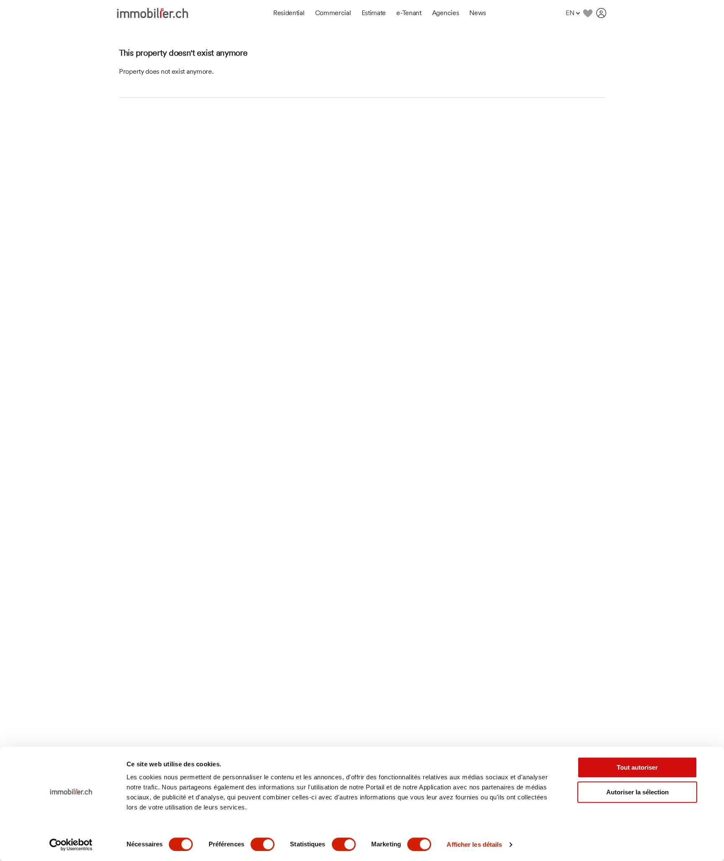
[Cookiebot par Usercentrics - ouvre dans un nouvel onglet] (71, 844)
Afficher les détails (474, 844)
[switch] (262, 844)
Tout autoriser (637, 767)
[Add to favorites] (587, 13)
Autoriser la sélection (637, 792)
